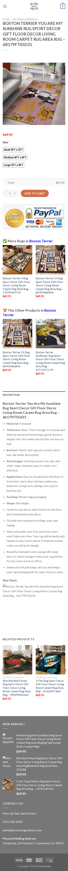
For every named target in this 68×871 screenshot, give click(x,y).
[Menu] (5, 6)
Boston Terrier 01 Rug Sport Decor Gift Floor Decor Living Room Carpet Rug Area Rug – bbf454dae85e (49, 285)
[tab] (34, 394)
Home (6, 19)
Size (6, 142)
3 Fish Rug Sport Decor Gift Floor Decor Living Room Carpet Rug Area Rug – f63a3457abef (50, 686)
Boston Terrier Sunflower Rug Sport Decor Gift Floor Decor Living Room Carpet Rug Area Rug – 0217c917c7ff (50, 361)
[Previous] (2, 276)
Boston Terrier (41, 241)
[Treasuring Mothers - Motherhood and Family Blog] (34, 6)
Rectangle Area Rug (25, 19)
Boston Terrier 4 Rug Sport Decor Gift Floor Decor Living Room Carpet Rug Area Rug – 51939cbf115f (16, 285)
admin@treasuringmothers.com (22, 830)
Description (11, 394)
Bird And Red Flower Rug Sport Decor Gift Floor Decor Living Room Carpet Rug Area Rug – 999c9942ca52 (16, 687)
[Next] (65, 276)
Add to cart (34, 193)
